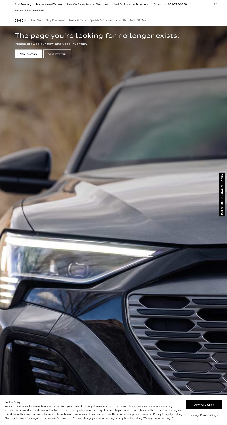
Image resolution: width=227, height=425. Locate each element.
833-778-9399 (34, 10)
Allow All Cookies (204, 404)
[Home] (20, 20)
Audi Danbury (23, 4)
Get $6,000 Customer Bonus (222, 194)
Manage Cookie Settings (204, 415)
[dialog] (113, 410)
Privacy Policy (161, 414)
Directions (101, 4)
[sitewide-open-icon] (216, 4)
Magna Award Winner (49, 4)
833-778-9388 (177, 4)
